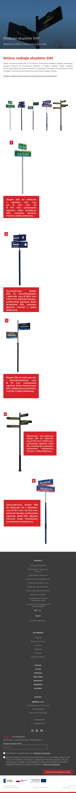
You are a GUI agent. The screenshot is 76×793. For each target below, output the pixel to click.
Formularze (38, 653)
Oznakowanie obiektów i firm (38, 583)
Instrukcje (38, 645)
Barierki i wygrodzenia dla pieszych (38, 591)
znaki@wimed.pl (39, 723)
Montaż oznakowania (38, 621)
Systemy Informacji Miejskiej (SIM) (38, 579)
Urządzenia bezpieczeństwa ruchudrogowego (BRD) (38, 605)
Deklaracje (38, 638)
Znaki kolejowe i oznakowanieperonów (38, 570)
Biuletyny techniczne (38, 641)
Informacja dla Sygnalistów (11, 787)
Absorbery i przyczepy (38, 594)
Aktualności (38, 681)
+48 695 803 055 (39, 720)
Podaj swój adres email (12, 743)
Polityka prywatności (9, 785)
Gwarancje (38, 649)
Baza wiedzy (38, 677)
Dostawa (38, 665)
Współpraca (38, 684)
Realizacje (38, 673)
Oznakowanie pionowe (38, 565)
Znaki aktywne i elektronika (38, 575)
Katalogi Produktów (38, 657)
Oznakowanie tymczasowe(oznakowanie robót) (38, 599)
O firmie (38, 669)
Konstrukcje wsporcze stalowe (38, 587)
